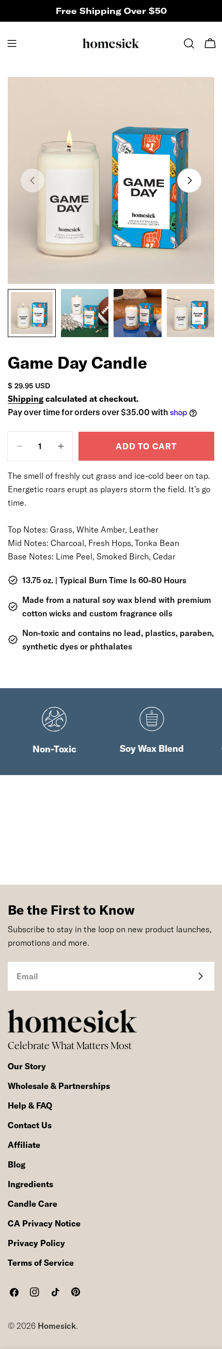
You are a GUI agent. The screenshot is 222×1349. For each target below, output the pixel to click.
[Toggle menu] (12, 43)
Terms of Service (41, 1262)
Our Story (27, 1066)
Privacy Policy (36, 1243)
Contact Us (30, 1125)
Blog (16, 1164)
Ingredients (30, 1184)
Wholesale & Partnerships (59, 1086)
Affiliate (24, 1145)
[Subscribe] (200, 976)
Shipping (25, 398)
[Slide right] (189, 180)
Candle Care (32, 1204)
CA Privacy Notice (44, 1223)
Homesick (57, 1326)
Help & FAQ (30, 1105)
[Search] (189, 43)
